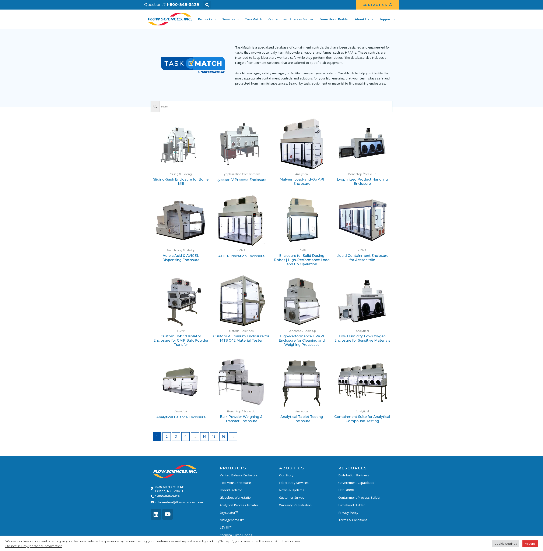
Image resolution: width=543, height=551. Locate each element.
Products (205, 19)
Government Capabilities (356, 482)
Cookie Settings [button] (505, 543)
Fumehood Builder (351, 505)
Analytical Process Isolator (239, 505)
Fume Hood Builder (334, 19)
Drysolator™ (229, 512)
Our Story (286, 475)
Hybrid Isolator (231, 490)
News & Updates (291, 490)
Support (385, 19)
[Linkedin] (156, 514)
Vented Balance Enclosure (239, 475)
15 (214, 436)
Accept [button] (530, 543)
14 (204, 436)
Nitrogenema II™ (232, 520)
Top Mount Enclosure (235, 482)
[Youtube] (167, 514)
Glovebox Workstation (236, 497)
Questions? (171, 4)
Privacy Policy (348, 512)
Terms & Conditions (352, 520)
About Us (362, 19)
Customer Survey (291, 497)
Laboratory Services (294, 482)
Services (228, 19)
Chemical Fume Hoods (236, 535)
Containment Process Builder (290, 19)
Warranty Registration (295, 505)
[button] (207, 4)
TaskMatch (253, 19)
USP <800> (346, 490)
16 (223, 436)
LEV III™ (226, 527)
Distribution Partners (353, 475)
